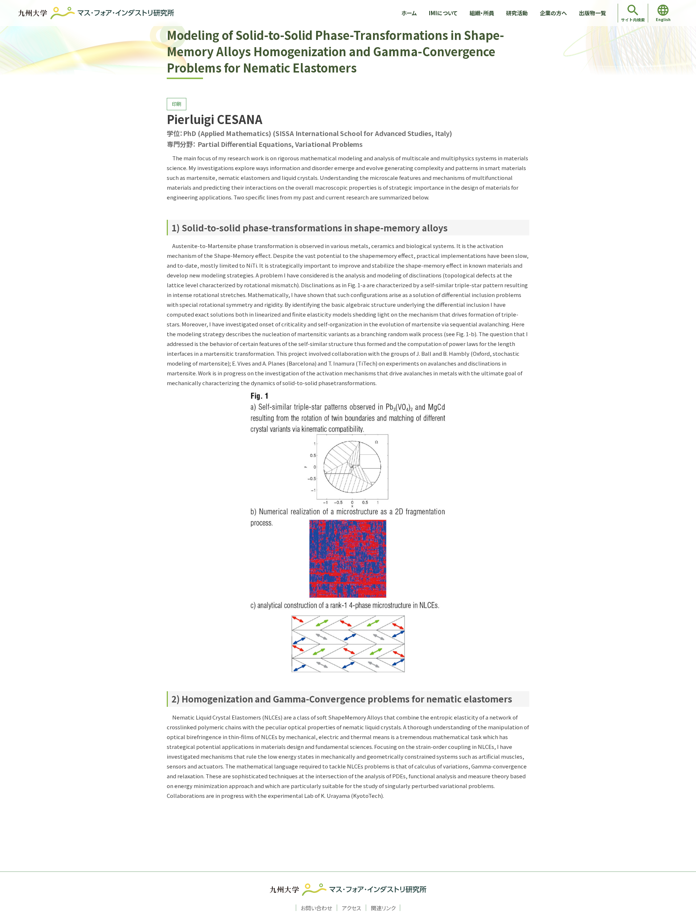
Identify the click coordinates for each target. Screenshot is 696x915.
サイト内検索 (633, 19)
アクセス (351, 907)
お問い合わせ (316, 907)
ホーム (409, 13)
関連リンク (383, 907)
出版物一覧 (592, 13)
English (663, 19)
